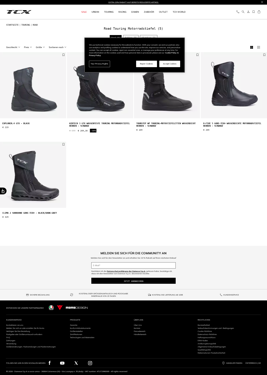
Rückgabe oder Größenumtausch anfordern (24, 334)
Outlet (163, 11)
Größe (39, 47)
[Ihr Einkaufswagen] (259, 12)
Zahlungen (10, 340)
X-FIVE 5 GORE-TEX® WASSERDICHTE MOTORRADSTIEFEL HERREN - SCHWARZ (232, 124)
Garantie (73, 325)
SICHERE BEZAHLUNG (40, 295)
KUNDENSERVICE (231, 295)
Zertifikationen (76, 334)
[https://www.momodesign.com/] (77, 308)
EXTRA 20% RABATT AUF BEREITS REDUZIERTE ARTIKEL (133, 2)
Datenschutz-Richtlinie (207, 334)
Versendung (11, 343)
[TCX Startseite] (30, 12)
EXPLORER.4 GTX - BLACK (16, 123)
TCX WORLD (179, 11)
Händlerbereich (140, 334)
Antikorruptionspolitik (207, 343)
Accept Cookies (170, 64)
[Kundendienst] (238, 12)
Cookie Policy (170, 53)
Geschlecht (11, 47)
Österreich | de (253, 363)
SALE (84, 11)
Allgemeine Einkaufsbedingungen (212, 347)
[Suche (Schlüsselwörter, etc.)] (243, 12)
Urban (95, 11)
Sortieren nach (56, 47)
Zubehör (149, 11)
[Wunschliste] (253, 12)
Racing (122, 11)
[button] (63, 87)
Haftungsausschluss (207, 337)
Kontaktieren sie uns (14, 325)
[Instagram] (90, 363)
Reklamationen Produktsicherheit (211, 353)
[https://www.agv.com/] (51, 307)
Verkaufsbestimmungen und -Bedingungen (216, 328)
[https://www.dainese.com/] (60, 307)
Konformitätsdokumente (80, 328)
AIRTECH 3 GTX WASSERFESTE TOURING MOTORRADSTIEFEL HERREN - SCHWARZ (99, 124)
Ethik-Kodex (203, 340)
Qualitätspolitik (204, 350)
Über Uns (138, 325)
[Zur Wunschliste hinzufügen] (63, 55)
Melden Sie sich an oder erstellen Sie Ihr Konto (25, 328)
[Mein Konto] (248, 12)
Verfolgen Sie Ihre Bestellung (18, 331)
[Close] (262, 2)
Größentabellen (76, 331)
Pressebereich (139, 331)
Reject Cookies (146, 64)
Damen (135, 11)
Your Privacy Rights (99, 64)
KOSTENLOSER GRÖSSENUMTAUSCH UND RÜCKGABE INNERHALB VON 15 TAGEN (103, 294)
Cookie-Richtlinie (205, 331)
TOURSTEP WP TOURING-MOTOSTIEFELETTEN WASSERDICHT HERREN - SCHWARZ (166, 124)
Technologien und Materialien (82, 337)
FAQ (8, 337)
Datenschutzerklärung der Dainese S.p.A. (126, 271)
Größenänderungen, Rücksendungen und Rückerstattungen (31, 347)
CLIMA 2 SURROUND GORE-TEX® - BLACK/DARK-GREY (29, 213)
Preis (26, 47)
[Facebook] (50, 363)
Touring (109, 11)
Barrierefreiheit (204, 325)
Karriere (137, 328)
